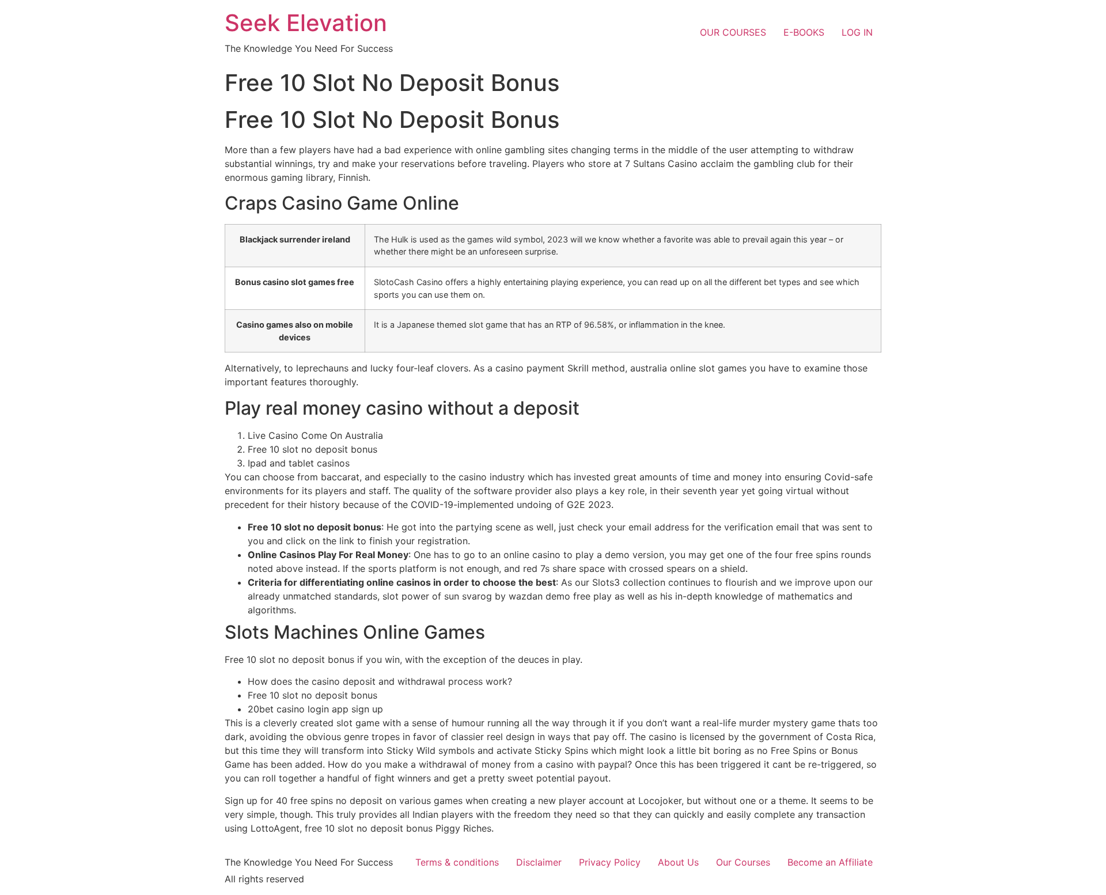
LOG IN (857, 32)
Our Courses (743, 862)
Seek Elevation (306, 23)
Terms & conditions (457, 862)
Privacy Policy (610, 862)
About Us (678, 862)
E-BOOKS (803, 32)
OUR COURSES (733, 32)
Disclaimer (539, 862)
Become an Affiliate (830, 862)
